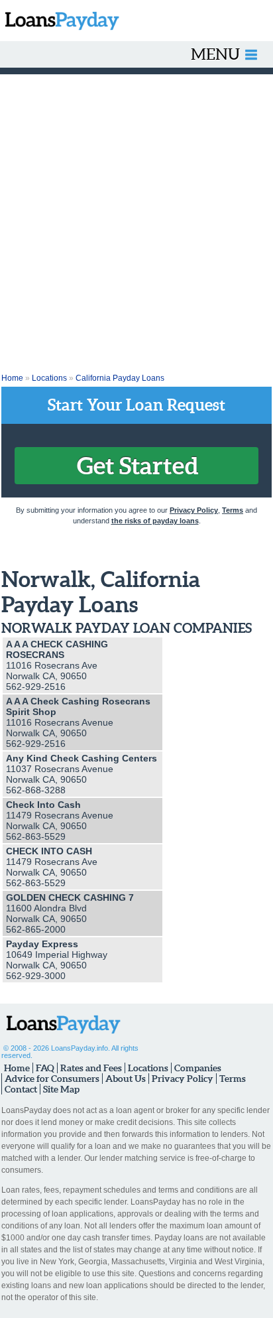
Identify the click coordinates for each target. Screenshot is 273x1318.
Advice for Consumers (52, 1078)
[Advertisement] (136, 217)
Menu (215, 54)
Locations (49, 378)
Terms (232, 510)
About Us (125, 1078)
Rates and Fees (91, 1068)
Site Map (61, 1089)
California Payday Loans (120, 378)
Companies (197, 1068)
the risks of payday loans (155, 521)
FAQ (45, 1068)
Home (12, 378)
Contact (21, 1089)
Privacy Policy (194, 510)
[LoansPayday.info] (59, 20)
